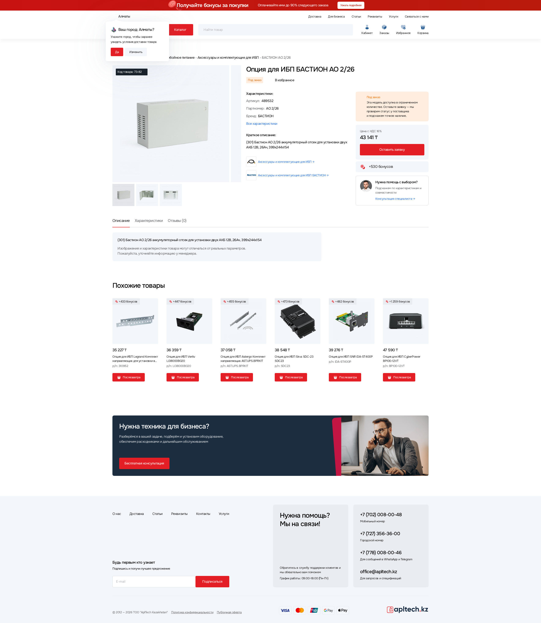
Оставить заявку (392, 149)
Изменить (135, 52)
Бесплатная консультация (144, 463)
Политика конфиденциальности (192, 612)
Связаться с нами (417, 16)
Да (117, 52)
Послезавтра (131, 377)
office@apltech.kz (378, 572)
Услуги (393, 16)
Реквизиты (375, 16)
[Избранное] (153, 303)
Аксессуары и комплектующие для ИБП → (286, 162)
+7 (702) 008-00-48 (381, 515)
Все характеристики (261, 123)
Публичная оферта (229, 612)
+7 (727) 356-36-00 (380, 534)
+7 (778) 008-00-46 (381, 553)
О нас (116, 514)
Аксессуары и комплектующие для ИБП (228, 57)
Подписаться (212, 581)
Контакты (203, 514)
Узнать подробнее (350, 5)
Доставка (314, 16)
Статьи (356, 16)
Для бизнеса (336, 16)
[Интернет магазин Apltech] (407, 609)
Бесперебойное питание (175, 57)
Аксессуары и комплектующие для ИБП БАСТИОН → (293, 175)
